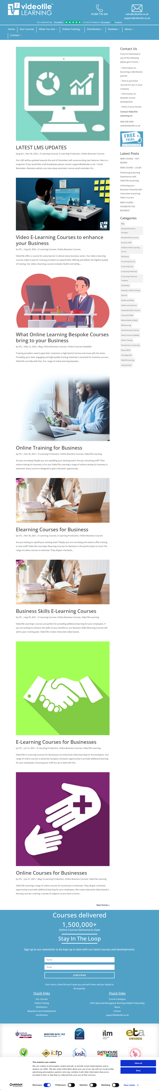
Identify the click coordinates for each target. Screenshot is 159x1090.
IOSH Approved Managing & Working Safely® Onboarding (117, 1003)
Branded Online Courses (130, 238)
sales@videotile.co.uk (137, 14)
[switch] (71, 1085)
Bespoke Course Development (42, 1011)
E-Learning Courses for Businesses (56, 741)
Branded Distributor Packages (128, 231)
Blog (41, 346)
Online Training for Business (49, 447)
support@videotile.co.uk (137, 18)
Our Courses (27, 29)
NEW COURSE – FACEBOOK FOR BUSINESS (127, 206)
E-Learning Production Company (129, 278)
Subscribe (79, 975)
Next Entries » (103, 905)
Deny (138, 1070)
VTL (20, 249)
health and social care (129, 305)
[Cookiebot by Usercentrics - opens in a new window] (16, 1085)
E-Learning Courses (49, 153)
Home (11, 29)
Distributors (41, 1007)
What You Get (47, 29)
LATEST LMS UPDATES (41, 147)
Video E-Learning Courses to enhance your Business (59, 240)
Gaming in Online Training (130, 290)
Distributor (125, 256)
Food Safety (125, 285)
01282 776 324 (99, 14)
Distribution (94, 29)
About (128, 29)
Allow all (138, 1063)
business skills (126, 242)
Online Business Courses (92, 153)
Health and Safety (127, 300)
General (124, 295)
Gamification (42, 1015)
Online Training (71, 29)
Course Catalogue (117, 999)
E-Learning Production (69, 153)
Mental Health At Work (129, 320)
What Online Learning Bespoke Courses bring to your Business (62, 337)
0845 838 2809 (127, 121)
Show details (129, 1085)
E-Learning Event (127, 266)
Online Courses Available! (80, 346)
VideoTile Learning (93, 454)
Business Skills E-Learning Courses (56, 611)
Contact (15, 35)
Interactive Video (127, 315)
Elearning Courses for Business (52, 529)
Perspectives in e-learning (130, 345)
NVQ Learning (126, 325)
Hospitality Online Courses (130, 310)
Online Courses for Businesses (51, 872)
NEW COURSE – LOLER (131, 167)
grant (21, 153)
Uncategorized (126, 355)
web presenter (126, 365)
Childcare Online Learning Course (130, 249)
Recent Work (125, 350)
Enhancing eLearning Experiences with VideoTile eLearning (130, 176)
